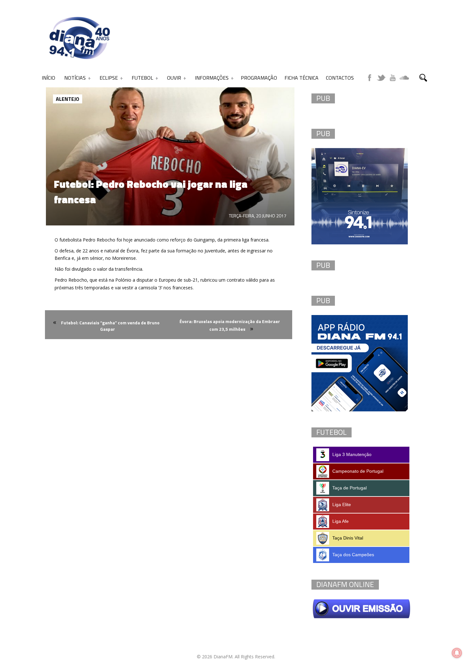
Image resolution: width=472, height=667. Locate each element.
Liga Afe (340, 521)
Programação (259, 78)
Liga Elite (341, 504)
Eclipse (109, 78)
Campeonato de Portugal (357, 471)
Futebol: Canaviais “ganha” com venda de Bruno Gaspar (110, 325)
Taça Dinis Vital (347, 537)
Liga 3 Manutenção (351, 454)
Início (48, 78)
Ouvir (174, 78)
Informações (212, 78)
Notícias (75, 78)
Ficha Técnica (301, 78)
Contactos (340, 78)
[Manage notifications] (457, 653)
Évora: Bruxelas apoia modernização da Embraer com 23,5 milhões (229, 325)
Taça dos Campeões (353, 554)
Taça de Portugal (349, 487)
